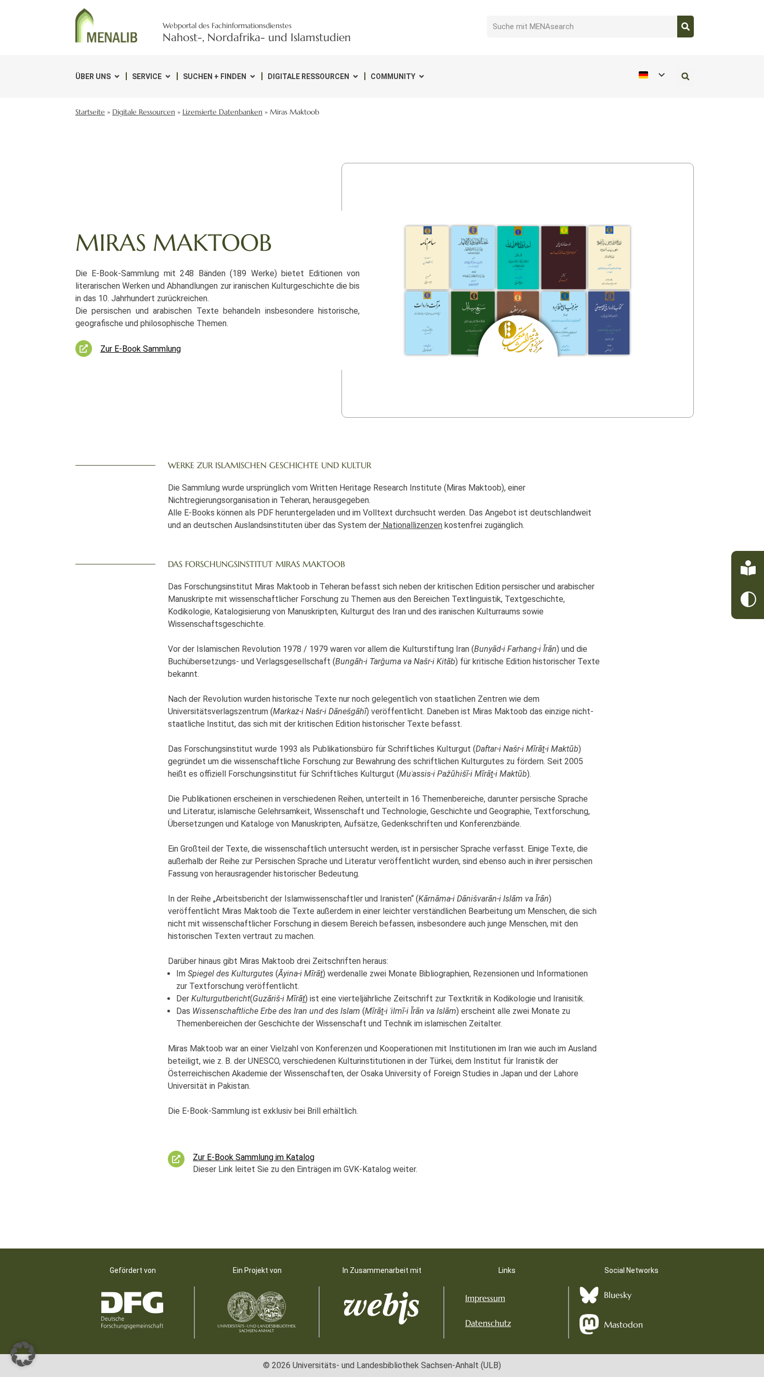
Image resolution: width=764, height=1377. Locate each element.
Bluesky (617, 1295)
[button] (685, 76)
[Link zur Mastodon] (589, 1324)
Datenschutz (488, 1323)
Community (393, 76)
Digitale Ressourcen (308, 76)
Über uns (93, 76)
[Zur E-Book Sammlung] (84, 348)
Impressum (485, 1298)
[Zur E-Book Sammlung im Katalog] (176, 1159)
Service (147, 76)
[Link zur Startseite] (106, 25)
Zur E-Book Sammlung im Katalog (253, 1157)
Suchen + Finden (214, 76)
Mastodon (623, 1324)
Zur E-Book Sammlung (140, 349)
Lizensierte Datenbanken (222, 112)
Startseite (90, 112)
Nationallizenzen (411, 525)
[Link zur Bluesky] (589, 1295)
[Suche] (685, 26)
